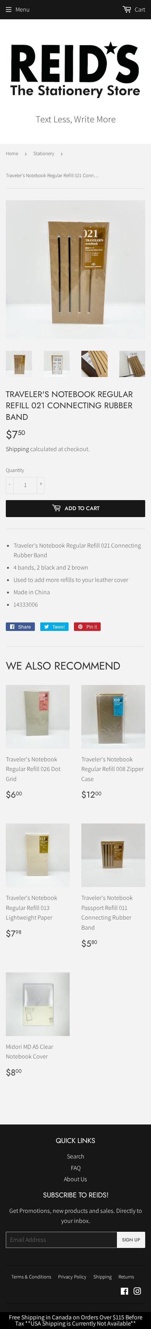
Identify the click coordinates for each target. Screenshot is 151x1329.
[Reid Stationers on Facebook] (124, 1292)
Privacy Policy (72, 1276)
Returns (126, 1276)
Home (12, 153)
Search (75, 1156)
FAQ (76, 1168)
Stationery (43, 153)
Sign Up (131, 1239)
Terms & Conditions (31, 1276)
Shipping (17, 449)
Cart (139, 9)
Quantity (15, 470)
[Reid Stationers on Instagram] (137, 1292)
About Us (75, 1179)
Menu (22, 9)
